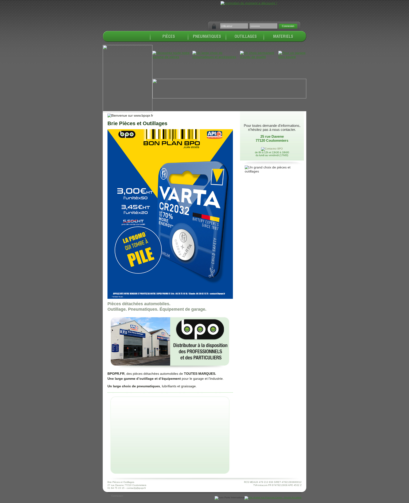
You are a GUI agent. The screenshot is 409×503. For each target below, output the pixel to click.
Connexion (117, 495)
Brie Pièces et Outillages (137, 123)
